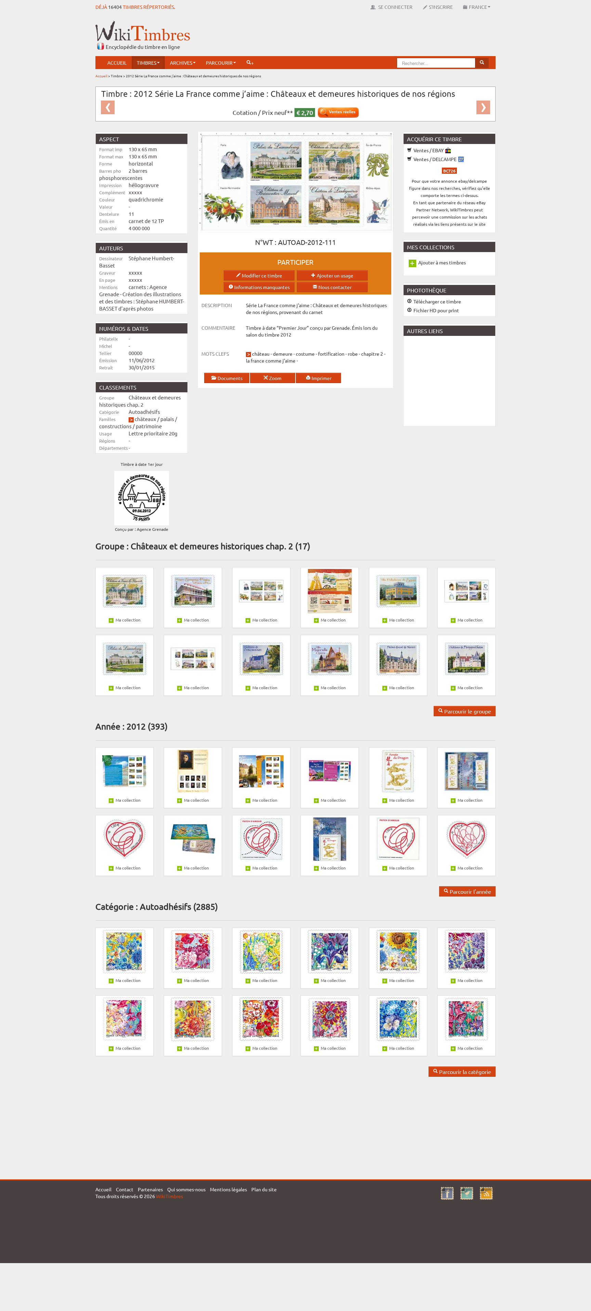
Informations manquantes (261, 287)
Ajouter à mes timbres (442, 262)
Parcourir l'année (469, 891)
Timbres (146, 63)
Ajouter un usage (334, 275)
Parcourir (219, 63)
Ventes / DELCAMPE (435, 159)
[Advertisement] (371, 36)
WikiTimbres (169, 1196)
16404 (115, 7)
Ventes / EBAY (428, 150)
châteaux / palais (154, 419)
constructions (115, 426)
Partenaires (150, 1189)
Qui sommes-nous (186, 1189)
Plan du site (264, 1189)
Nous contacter (334, 287)
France (478, 7)
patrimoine (149, 426)
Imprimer (321, 378)
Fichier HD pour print (435, 310)
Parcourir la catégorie (464, 1071)
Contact (124, 1189)
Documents (229, 378)
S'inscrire (441, 7)
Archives (181, 63)
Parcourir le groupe (467, 711)
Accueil (117, 63)
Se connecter (394, 7)
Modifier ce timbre (261, 275)
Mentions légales (228, 1189)
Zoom (274, 378)
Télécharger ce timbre (436, 301)
